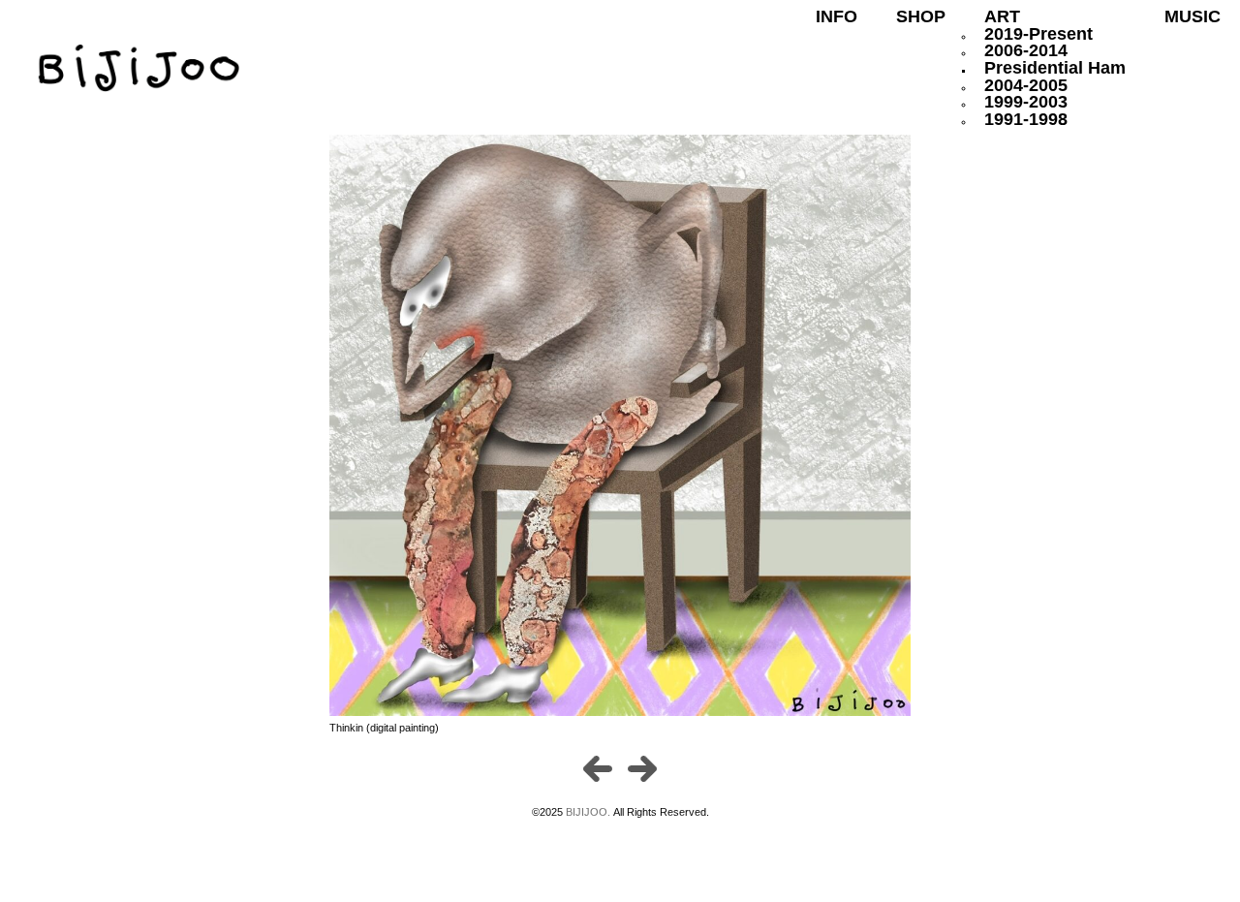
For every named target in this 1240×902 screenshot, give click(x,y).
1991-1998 (1026, 119)
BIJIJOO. (589, 812)
